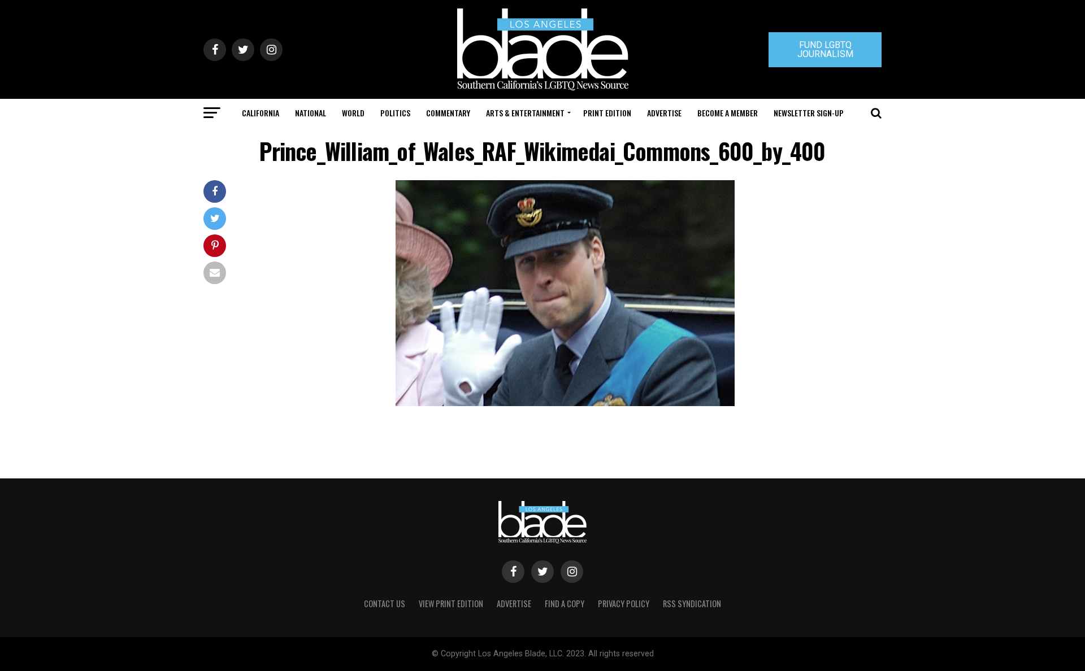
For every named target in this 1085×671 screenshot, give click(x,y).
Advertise (664, 113)
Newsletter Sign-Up (809, 113)
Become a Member (727, 113)
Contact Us (384, 603)
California (260, 113)
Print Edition (607, 113)
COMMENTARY (448, 113)
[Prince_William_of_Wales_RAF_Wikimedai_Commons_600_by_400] (565, 403)
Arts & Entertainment (525, 113)
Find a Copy (564, 603)
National (310, 113)
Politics (395, 113)
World (353, 113)
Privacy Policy (623, 603)
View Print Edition (451, 603)
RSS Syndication (692, 603)
